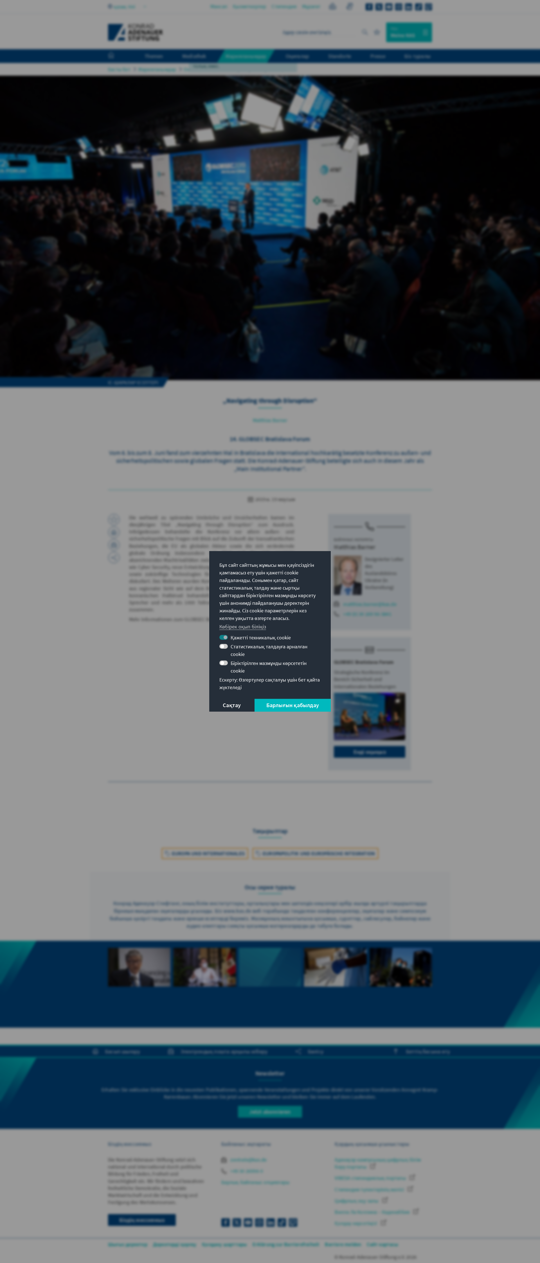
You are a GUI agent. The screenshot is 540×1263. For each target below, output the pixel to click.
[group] (139, 984)
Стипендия (284, 6)
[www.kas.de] (135, 32)
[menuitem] (116, 56)
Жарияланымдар (157, 69)
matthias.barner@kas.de (369, 604)
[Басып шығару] (114, 532)
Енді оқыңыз (370, 751)
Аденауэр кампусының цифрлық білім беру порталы (378, 1163)
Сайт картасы (382, 1244)
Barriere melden (343, 1244)
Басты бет (119, 69)
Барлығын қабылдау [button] (292, 705)
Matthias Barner (270, 420)
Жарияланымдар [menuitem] (246, 56)
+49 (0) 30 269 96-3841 (367, 614)
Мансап (218, 6)
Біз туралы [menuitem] (417, 56)
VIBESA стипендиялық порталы (371, 1178)
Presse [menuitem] (377, 56)
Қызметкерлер (249, 6)
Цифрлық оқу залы (357, 1200)
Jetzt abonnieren (270, 1111)
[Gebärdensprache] (349, 7)
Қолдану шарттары (224, 1244)
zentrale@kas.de (248, 1159)
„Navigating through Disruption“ (260, 69)
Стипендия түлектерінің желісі (370, 1189)
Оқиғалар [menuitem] (297, 56)
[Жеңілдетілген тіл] (333, 7)
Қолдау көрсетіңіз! (356, 1223)
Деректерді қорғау (174, 1244)
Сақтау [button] (232, 705)
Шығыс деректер (127, 1244)
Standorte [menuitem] (339, 56)
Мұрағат (311, 6)
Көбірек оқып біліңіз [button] (242, 626)
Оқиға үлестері (201, 69)
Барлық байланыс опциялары (255, 1182)
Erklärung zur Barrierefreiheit (286, 1244)
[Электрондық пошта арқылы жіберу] (114, 545)
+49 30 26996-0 (246, 1171)
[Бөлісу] (114, 557)
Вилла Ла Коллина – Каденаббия (373, 1212)
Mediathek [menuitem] (194, 56)
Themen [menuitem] (154, 56)
